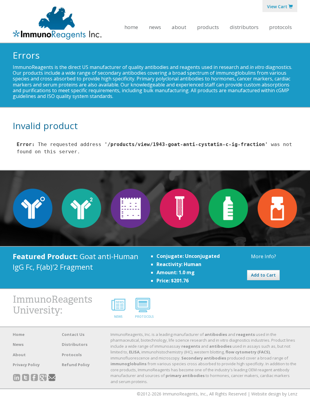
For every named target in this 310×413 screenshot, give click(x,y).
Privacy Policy (26, 364)
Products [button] (208, 27)
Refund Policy (76, 364)
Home (131, 27)
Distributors (244, 27)
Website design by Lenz (274, 394)
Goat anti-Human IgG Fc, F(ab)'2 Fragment (75, 261)
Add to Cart (263, 275)
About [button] (179, 27)
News (155, 27)
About (19, 354)
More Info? (263, 256)
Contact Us (73, 334)
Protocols (280, 27)
